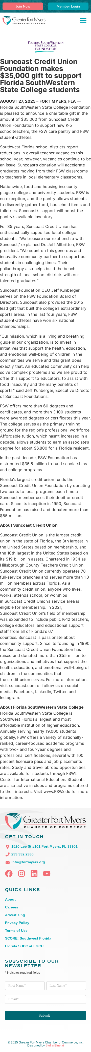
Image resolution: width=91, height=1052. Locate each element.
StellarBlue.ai (55, 1045)
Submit (44, 1015)
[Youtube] (47, 873)
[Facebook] (9, 873)
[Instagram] (21, 873)
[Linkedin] (34, 873)
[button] (83, 20)
